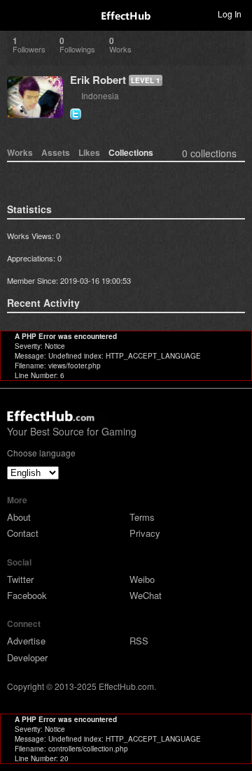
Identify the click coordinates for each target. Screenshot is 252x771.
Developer (27, 657)
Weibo (142, 579)
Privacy (145, 533)
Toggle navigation (17, 13)
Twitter (20, 579)
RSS (139, 640)
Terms (142, 517)
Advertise (26, 640)
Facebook (27, 595)
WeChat (146, 595)
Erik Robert (98, 79)
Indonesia (100, 95)
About (19, 517)
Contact (22, 533)
